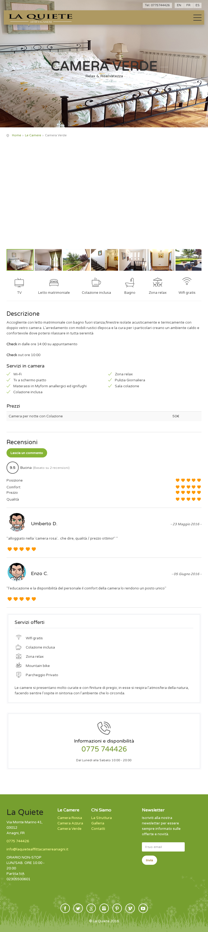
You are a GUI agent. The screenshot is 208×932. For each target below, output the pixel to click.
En (179, 5)
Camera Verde (69, 829)
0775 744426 (104, 749)
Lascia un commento (27, 453)
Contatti (98, 829)
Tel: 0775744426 (157, 5)
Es (198, 5)
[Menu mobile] (197, 19)
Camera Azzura (70, 823)
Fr (188, 5)
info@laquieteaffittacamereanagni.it (37, 849)
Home (16, 135)
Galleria (97, 823)
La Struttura (101, 818)
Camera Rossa (69, 818)
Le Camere (33, 135)
